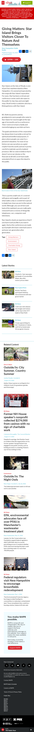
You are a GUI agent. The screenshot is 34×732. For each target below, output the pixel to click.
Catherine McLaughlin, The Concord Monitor (17, 434)
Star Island (12, 249)
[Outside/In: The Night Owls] (16, 463)
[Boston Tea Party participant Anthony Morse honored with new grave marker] (8, 291)
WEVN (6, 706)
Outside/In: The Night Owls (14, 477)
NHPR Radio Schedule (10, 684)
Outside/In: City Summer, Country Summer (15, 370)
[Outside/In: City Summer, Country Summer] (16, 354)
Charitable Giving (14, 245)
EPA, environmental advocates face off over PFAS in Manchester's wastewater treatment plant (16, 523)
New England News (20, 288)
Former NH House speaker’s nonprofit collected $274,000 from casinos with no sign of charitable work (17, 422)
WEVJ (5, 705)
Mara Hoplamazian (9, 535)
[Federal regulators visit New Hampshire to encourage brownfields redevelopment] (16, 564)
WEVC (6, 700)
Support (28, 3)
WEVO (6, 708)
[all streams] (31, 729)
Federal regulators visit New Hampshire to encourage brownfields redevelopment (17, 583)
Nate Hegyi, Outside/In (11, 484)
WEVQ (6, 709)
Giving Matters (13, 237)
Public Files (7, 695)
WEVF (5, 702)
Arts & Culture (8, 364)
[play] (3, 730)
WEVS (6, 711)
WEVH (6, 703)
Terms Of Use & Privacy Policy (13, 692)
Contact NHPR (8, 680)
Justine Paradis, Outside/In (12, 378)
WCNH (6, 699)
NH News (18, 271)
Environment (12, 241)
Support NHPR (15, 648)
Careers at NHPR (9, 688)
